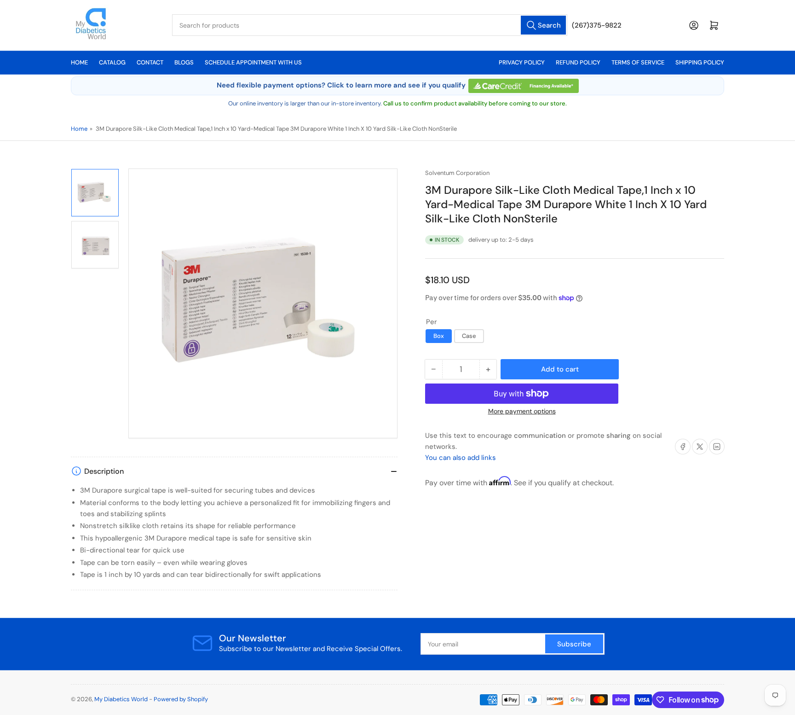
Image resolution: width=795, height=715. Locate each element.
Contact (150, 62)
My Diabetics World (121, 699)
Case (469, 336)
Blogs (184, 62)
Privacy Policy (522, 62)
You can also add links (460, 457)
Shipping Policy (699, 62)
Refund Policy (578, 62)
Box (438, 336)
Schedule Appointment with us (253, 62)
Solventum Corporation (457, 173)
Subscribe (574, 644)
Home (79, 62)
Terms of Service (637, 62)
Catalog (112, 62)
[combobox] (369, 25)
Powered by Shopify (181, 699)
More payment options (522, 411)
